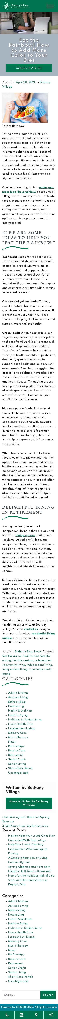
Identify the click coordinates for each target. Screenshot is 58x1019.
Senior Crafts (17, 759)
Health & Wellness (20, 710)
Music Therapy (18, 737)
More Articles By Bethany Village (29, 803)
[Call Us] (7, 1015)
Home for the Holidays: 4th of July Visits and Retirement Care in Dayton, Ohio (31, 880)
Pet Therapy (16, 746)
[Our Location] (36, 1015)
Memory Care (17, 733)
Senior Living (17, 764)
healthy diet (31, 656)
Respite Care (16, 750)
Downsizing (16, 706)
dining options (25, 535)
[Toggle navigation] (50, 6)
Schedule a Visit (29, 68)
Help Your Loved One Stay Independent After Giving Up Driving (27, 849)
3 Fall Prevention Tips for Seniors (24, 826)
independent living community (22, 669)
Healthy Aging (18, 715)
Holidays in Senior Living (25, 719)
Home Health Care (20, 724)
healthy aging (11, 656)
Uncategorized (18, 773)
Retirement (15, 755)
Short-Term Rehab (20, 768)
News (37, 651)
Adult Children (18, 693)
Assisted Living (18, 697)
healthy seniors (22, 660)
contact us (31, 629)
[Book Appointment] (22, 1015)
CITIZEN (21, 1007)
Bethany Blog (24, 651)
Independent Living (21, 728)
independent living (39, 665)
